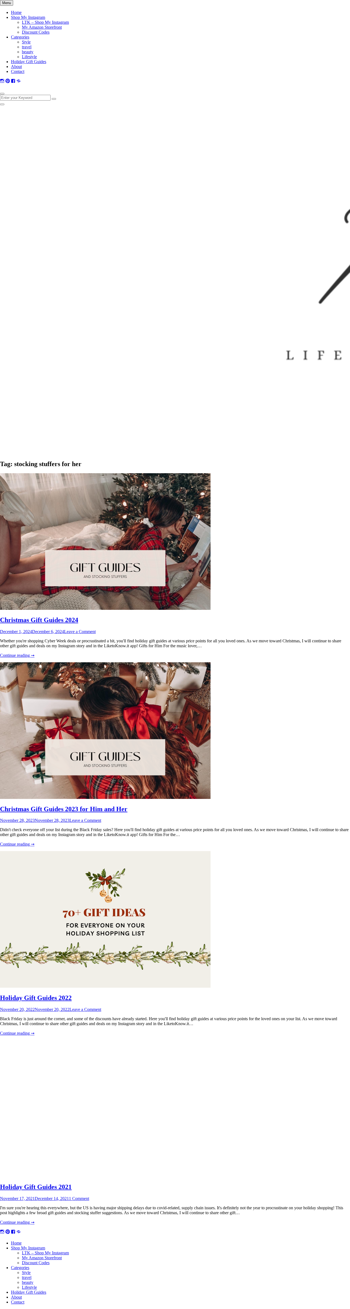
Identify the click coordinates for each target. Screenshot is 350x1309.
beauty (27, 51)
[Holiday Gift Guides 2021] (105, 1175)
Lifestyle (29, 56)
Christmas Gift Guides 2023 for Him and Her (63, 809)
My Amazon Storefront (42, 27)
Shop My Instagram (28, 17)
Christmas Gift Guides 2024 (39, 619)
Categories (20, 37)
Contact (17, 71)
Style (26, 42)
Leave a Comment (80, 631)
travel (26, 47)
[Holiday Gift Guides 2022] (105, 986)
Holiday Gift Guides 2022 (36, 997)
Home (16, 12)
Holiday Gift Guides (28, 61)
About (16, 66)
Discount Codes (35, 32)
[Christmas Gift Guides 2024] (105, 608)
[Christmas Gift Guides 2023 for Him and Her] (105, 797)
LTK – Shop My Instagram (45, 22)
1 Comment (79, 1198)
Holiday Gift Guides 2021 (36, 1186)
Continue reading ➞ (17, 655)
